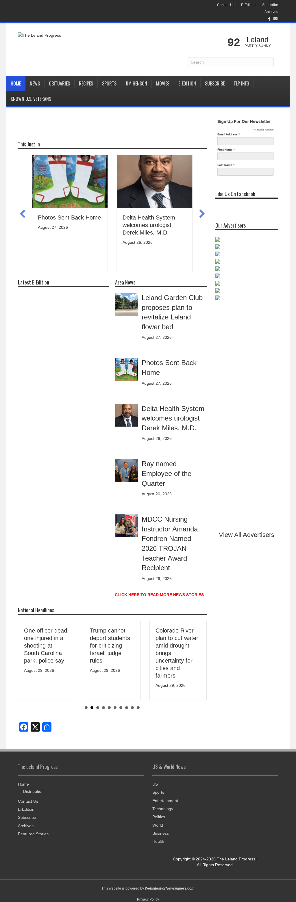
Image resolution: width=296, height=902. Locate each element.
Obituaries (59, 83)
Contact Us (225, 5)
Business (160, 833)
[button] (22, 213)
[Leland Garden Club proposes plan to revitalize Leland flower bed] (126, 304)
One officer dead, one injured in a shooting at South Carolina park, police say (46, 645)
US (155, 784)
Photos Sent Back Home (69, 217)
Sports (109, 83)
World (157, 825)
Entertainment (165, 800)
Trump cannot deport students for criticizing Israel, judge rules (110, 645)
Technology (162, 808)
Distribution (33, 791)
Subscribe (270, 5)
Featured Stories (33, 834)
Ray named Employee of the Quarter (166, 473)
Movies (162, 83)
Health (158, 841)
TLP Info (241, 83)
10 (138, 707)
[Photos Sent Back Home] (126, 369)
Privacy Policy (148, 899)
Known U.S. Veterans (31, 98)
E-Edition (248, 5)
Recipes (86, 83)
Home (16, 83)
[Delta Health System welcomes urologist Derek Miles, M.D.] (126, 414)
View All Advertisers (246, 534)
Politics (158, 816)
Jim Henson (136, 83)
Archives (271, 12)
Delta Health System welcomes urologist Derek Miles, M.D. (149, 225)
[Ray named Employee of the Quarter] (126, 470)
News (35, 83)
